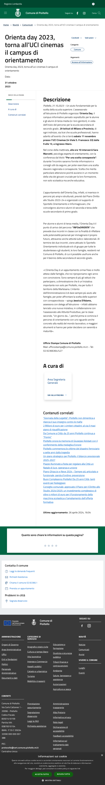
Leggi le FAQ (33, 721)
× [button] (102, 755)
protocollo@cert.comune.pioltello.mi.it (20, 747)
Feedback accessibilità (63, 736)
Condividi (75, 37)
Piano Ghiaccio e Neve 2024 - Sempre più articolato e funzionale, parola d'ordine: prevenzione (70, 473)
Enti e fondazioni (9, 659)
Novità (16, 24)
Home (6, 24)
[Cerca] (99, 13)
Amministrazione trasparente (61, 705)
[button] (52, 780)
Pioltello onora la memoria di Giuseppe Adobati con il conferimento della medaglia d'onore (70, 443)
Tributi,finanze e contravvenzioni (60, 663)
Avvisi (81, 654)
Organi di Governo (10, 644)
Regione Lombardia (13, 3)
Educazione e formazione (59, 646)
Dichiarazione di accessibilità (60, 729)
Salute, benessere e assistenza (62, 677)
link (78, 768)
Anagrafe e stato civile (37, 646)
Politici (5, 664)
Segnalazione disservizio (33, 714)
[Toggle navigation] (5, 12)
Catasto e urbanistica (37, 671)
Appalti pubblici (34, 666)
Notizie (82, 644)
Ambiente (57, 670)
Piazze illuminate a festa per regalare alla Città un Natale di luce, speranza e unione (68, 466)
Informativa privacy (62, 717)
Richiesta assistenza (36, 726)
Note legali (58, 722)
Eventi (82, 672)
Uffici (4, 654)
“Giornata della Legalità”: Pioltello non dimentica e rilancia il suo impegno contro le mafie (69, 420)
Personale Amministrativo (9, 671)
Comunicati (27, 24)
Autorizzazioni (59, 684)
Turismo (31, 676)
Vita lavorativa (34, 656)
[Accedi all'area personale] (93, 4)
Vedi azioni (89, 37)
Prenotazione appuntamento (34, 705)
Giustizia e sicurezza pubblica (62, 655)
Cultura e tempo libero (37, 651)
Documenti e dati (10, 678)
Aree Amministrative (11, 649)
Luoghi (82, 668)
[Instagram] (83, 13)
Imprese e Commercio (37, 661)
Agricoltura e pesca (62, 689)
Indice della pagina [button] (16, 95)
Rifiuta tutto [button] (63, 774)
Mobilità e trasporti (36, 681)
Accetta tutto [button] (42, 774)
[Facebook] (76, 13)
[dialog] (52, 768)
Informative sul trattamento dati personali (61, 744)
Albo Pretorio (59, 712)
